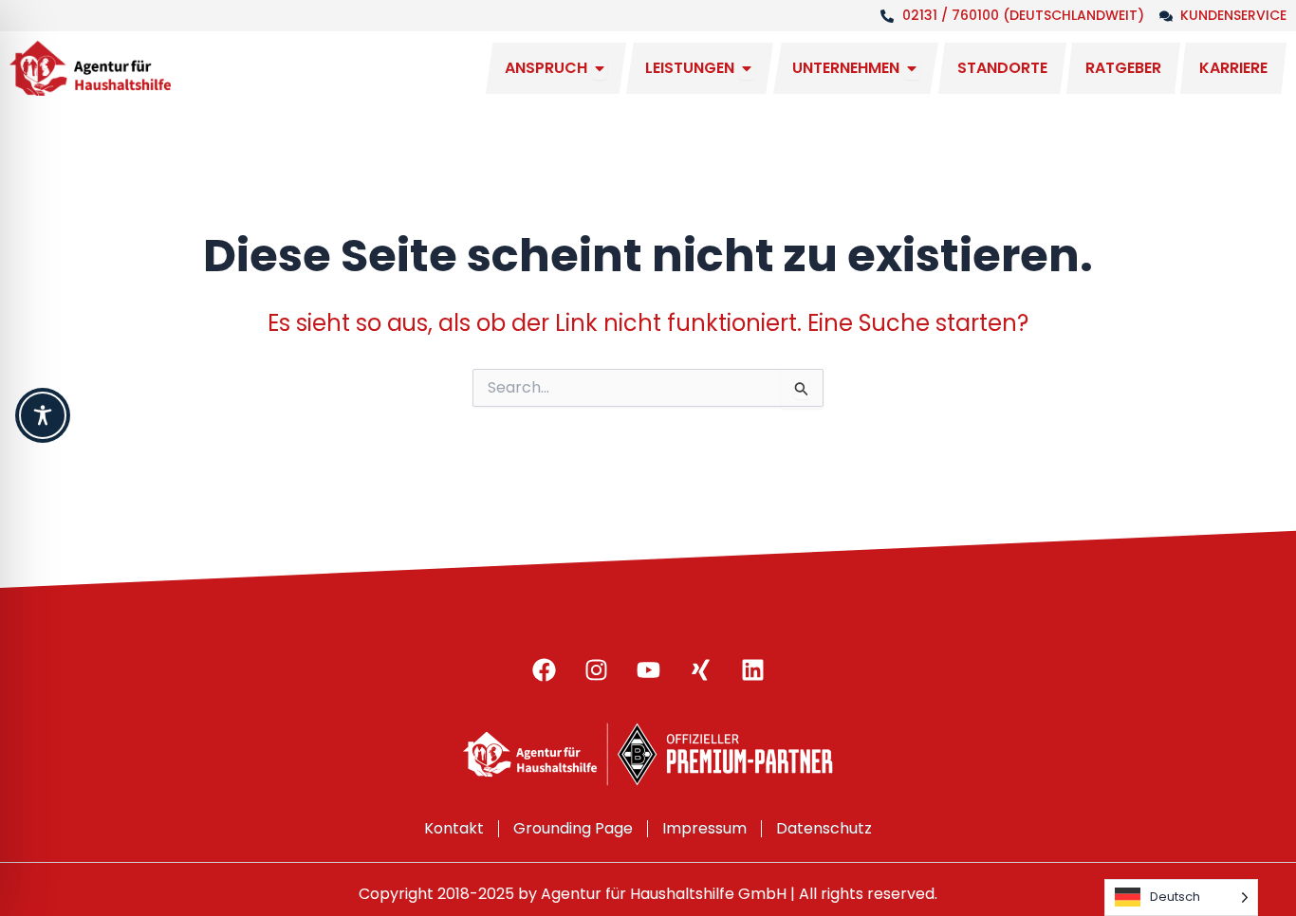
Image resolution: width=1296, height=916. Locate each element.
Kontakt (454, 828)
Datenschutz (824, 828)
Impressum (704, 828)
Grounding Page (573, 828)
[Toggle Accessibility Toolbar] (42, 415)
